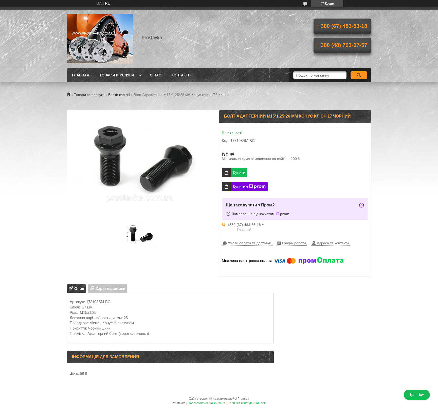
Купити (239, 172)
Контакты (181, 75)
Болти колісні (119, 95)
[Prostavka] (100, 37)
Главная (80, 75)
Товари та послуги (89, 95)
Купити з (240, 187)
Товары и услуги (116, 75)
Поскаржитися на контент (206, 403)
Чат (420, 395)
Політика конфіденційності (246, 403)
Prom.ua (243, 398)
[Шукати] (359, 75)
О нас (155, 75)
